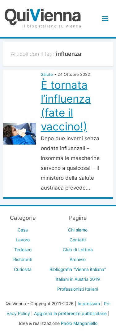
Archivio (78, 259)
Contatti (78, 239)
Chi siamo (78, 229)
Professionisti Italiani (77, 289)
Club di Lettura (78, 249)
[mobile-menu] (104, 18)
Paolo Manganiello (79, 323)
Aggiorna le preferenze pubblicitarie (70, 313)
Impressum (89, 303)
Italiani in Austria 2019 (78, 279)
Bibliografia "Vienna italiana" (77, 269)
